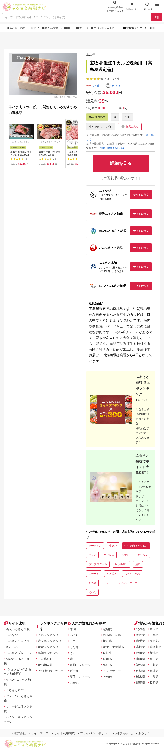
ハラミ (92, 554)
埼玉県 (154, 629)
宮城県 (140, 646)
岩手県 (140, 640)
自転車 (107, 652)
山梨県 (154, 676)
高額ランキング (48, 652)
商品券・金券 (112, 635)
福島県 (140, 664)
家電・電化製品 (113, 646)
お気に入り (147, 9)
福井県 (154, 670)
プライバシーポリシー (95, 733)
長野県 (154, 682)
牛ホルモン (121, 564)
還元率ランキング (50, 640)
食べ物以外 (45, 664)
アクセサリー (112, 670)
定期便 (107, 629)
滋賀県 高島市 (97, 116)
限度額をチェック (115, 9)
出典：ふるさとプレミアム (65, 97)
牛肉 (82, 28)
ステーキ (94, 573)
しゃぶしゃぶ (132, 573)
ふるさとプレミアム (19, 652)
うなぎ (74, 646)
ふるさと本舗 (15, 690)
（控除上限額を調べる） (111, 148)
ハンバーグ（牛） (129, 583)
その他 (92, 592)
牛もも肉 (142, 554)
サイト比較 (17, 623)
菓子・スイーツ (80, 676)
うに (73, 652)
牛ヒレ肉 (109, 554)
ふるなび (12, 635)
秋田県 (140, 652)
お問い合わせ (124, 733)
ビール (74, 670)
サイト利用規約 (64, 733)
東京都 (154, 640)
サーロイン (95, 545)
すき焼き (112, 573)
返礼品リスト (132, 9)
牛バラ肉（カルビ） (105, 28)
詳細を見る (25, 58)
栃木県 (140, 676)
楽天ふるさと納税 (18, 629)
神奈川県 (156, 646)
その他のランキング (51, 670)
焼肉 (138, 564)
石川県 (154, 664)
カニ (73, 640)
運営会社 (20, 733)
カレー (108, 583)
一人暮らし (45, 658)
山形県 (140, 658)
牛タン (113, 545)
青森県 (140, 635)
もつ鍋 (92, 583)
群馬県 (140, 682)
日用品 (107, 658)
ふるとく (144, 733)
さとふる (12, 646)
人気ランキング (48, 635)
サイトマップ (40, 733)
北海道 (140, 629)
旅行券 (107, 640)
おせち (74, 682)
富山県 (154, 658)
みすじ (126, 554)
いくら (74, 635)
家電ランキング (48, 646)
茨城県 (140, 670)
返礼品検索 (51, 28)
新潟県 (154, 652)
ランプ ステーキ (98, 564)
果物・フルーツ (80, 664)
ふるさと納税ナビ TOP (22, 28)
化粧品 (107, 664)
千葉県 (154, 635)
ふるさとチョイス (18, 640)
